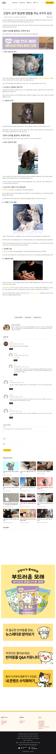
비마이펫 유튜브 (4, 721)
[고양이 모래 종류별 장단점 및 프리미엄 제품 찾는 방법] (28, 513)
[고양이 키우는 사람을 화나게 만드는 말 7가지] (28, 465)
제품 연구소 (29, 2)
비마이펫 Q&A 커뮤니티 (35, 293)
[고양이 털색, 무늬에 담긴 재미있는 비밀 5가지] (11, 513)
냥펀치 (2, 724)
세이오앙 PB (40, 728)
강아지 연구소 (15, 2)
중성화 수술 (4, 251)
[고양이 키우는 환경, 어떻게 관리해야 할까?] (11, 481)
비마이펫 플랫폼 (49, 2)
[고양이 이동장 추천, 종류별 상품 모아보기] (28, 497)
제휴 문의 (21, 722)
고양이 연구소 (22, 2)
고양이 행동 (15, 9)
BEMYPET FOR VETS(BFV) (43, 726)
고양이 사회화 (19, 317)
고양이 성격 (28, 317)
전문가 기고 (35, 2)
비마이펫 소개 (22, 721)
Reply (11, 348)
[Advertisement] (28, 305)
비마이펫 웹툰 (3, 722)
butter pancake (15, 325)
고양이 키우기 (37, 317)
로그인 (42, 2)
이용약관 (31, 751)
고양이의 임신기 (5, 190)
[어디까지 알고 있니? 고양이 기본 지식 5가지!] (45, 513)
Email (4, 443)
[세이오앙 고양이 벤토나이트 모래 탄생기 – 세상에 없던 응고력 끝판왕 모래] (11, 497)
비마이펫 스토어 (41, 722)
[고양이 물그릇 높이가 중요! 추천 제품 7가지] (11, 465)
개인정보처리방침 (26, 751)
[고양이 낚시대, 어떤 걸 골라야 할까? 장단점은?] (45, 497)
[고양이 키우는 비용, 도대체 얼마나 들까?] (28, 481)
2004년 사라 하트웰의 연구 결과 (45, 78)
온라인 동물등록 (41, 724)
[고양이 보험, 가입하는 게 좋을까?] (45, 465)
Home (5, 9)
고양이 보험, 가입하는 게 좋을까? (43, 471)
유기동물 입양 (41, 725)
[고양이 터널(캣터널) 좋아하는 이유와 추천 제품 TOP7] (45, 481)
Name (4, 438)
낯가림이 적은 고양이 (7, 287)
